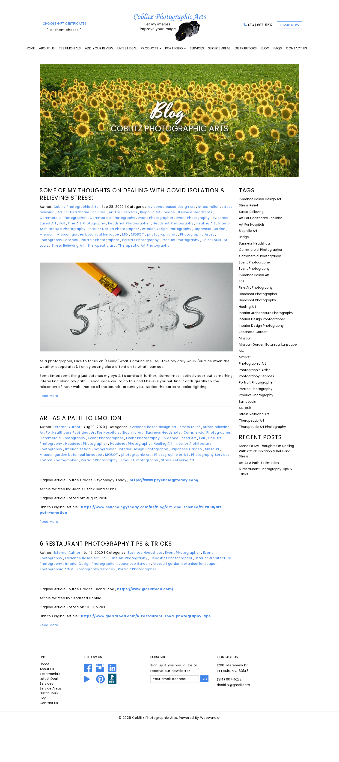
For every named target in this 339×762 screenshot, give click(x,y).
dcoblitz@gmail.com (233, 685)
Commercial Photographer (63, 217)
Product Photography (180, 240)
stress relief (208, 206)
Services (197, 48)
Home (30, 48)
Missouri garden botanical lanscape (88, 234)
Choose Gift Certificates (64, 23)
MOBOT (137, 234)
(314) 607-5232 (260, 25)
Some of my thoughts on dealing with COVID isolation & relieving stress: (132, 194)
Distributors (246, 48)
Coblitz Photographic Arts (154, 717)
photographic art (162, 234)
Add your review (99, 48)
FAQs (278, 48)
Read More (49, 395)
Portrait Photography (140, 240)
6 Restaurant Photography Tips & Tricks (106, 543)
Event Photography (193, 217)
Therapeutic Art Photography (143, 245)
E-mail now (289, 25)
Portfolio (174, 48)
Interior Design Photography (166, 229)
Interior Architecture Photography (266, 313)
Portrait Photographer (100, 240)
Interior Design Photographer (114, 229)
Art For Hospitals (123, 212)
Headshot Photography (173, 223)
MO (125, 234)
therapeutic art (101, 245)
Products (149, 48)
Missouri (47, 234)
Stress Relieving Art (68, 245)
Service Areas (219, 48)
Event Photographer (155, 217)
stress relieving (216, 427)
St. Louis (245, 407)
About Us (47, 48)
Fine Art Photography (86, 223)
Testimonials (70, 48)
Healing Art (206, 223)
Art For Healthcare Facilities (82, 212)
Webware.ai (210, 717)
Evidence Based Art (179, 438)
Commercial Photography (112, 217)
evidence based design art (171, 206)
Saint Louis (211, 240)
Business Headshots (195, 212)
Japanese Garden (210, 229)
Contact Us (296, 48)
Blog (265, 48)
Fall (62, 223)
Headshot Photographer (129, 223)
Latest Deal (127, 48)
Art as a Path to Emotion (81, 418)
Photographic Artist (197, 234)
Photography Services (59, 240)
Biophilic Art (150, 212)
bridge (169, 212)
